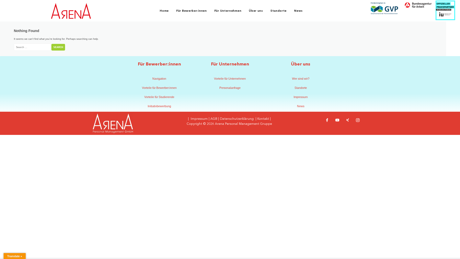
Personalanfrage (230, 87)
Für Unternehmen (228, 11)
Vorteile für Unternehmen (230, 78)
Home (164, 11)
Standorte (278, 11)
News (298, 11)
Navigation (159, 78)
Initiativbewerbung (159, 106)
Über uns (256, 11)
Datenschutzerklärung (237, 119)
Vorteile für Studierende (159, 97)
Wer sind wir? (300, 78)
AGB (213, 119)
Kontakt (263, 119)
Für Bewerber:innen (191, 11)
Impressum (301, 97)
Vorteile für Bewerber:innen (159, 87)
